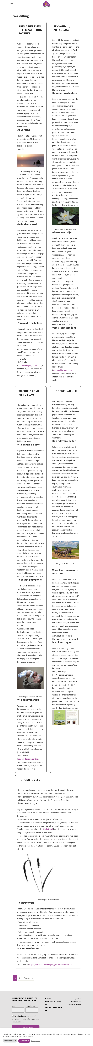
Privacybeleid (35, 1041)
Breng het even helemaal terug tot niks (30, 29)
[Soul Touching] (46, 4)
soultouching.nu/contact (28, 365)
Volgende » (28, 978)
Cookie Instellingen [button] (10, 1041)
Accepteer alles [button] (24, 1041)
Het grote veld (29, 780)
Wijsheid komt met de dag (28, 392)
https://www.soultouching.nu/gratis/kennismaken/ (50, 964)
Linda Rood (48, 829)
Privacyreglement (74, 1004)
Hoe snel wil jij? (65, 391)
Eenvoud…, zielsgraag (61, 28)
